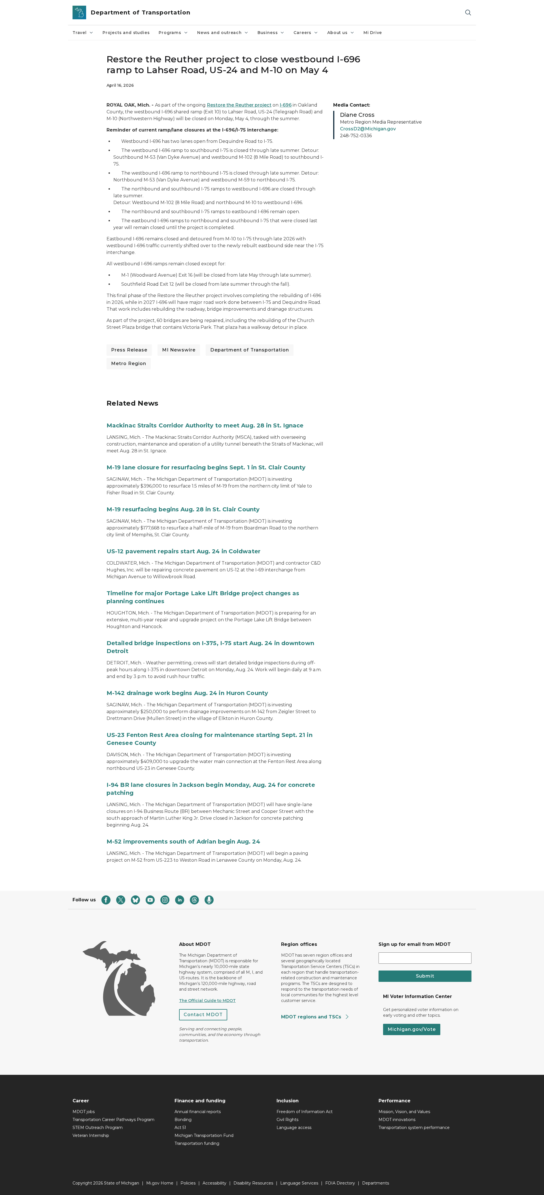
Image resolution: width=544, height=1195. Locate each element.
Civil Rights (287, 1119)
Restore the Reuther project (239, 105)
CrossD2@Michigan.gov (368, 129)
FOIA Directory (340, 1183)
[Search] (468, 12)
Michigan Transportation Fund (204, 1135)
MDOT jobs (84, 1111)
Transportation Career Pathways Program (113, 1119)
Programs (170, 32)
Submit (425, 976)
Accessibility (214, 1183)
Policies (188, 1183)
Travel (80, 32)
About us (337, 32)
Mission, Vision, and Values (404, 1111)
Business (268, 32)
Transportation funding (197, 1143)
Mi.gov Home (159, 1183)
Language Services (299, 1183)
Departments (375, 1183)
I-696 (286, 105)
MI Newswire (179, 350)
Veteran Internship (91, 1135)
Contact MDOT (203, 1014)
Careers (302, 32)
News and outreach (219, 32)
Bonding (183, 1119)
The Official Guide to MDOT (207, 1000)
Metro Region (128, 363)
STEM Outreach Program (98, 1127)
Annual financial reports (198, 1111)
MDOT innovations (397, 1119)
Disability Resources (253, 1183)
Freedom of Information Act (305, 1111)
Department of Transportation (249, 350)
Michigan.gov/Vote (412, 1029)
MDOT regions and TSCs (312, 1017)
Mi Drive (373, 32)
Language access (294, 1127)
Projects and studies (126, 32)
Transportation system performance (414, 1127)
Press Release (129, 350)
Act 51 (180, 1127)
